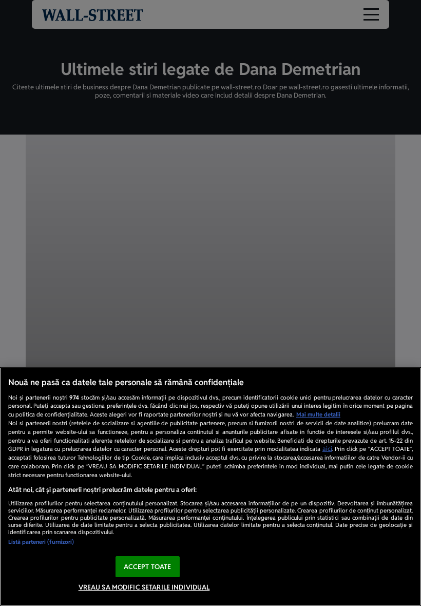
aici (327, 449)
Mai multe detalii (318, 414)
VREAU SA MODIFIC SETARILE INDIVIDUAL (144, 587)
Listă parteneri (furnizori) (41, 541)
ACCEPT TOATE (147, 566)
